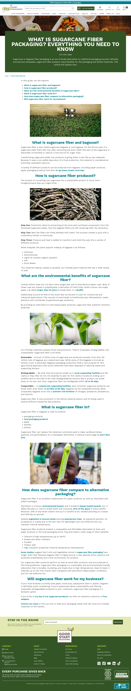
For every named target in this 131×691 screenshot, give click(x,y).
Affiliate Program (71, 658)
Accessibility (81, 683)
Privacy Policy (73, 683)
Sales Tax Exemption (104, 655)
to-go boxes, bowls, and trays (70, 170)
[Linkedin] (114, 664)
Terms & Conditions (62, 683)
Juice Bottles (38, 661)
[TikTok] (119, 664)
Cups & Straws (39, 652)
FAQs (99, 649)
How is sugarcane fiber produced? (40, 88)
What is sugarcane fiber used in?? (40, 93)
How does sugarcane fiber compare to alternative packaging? (54, 96)
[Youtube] (109, 664)
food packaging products (36, 419)
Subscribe (118, 622)
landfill (79, 290)
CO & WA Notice (99, 683)
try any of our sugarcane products (51, 596)
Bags (35, 658)
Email (6, 649)
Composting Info (71, 652)
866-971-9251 (8, 653)
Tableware (37, 655)
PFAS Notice (90, 683)
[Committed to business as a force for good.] (108, 674)
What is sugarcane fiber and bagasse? (42, 85)
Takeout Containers (40, 649)
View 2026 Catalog (72, 664)
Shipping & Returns (103, 652)
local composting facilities (87, 373)
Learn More (77, 2)
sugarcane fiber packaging (90, 552)
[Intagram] (99, 664)
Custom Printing (39, 664)
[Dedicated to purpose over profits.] (122, 674)
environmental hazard (52, 506)
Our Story (69, 649)
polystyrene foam (73, 519)
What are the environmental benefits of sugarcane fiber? (51, 91)
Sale (118, 13)
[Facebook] (104, 664)
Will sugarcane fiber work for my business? (45, 99)
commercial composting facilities (55, 386)
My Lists (100, 658)
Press (67, 655)
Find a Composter (72, 661)
